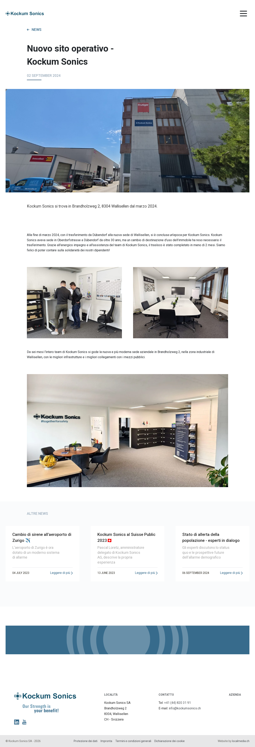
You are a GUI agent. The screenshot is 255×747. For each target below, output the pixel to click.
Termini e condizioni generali (133, 741)
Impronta (106, 741)
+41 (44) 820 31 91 (177, 703)
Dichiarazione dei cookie (169, 741)
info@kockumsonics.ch (185, 708)
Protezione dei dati (85, 741)
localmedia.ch (240, 741)
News (36, 30)
